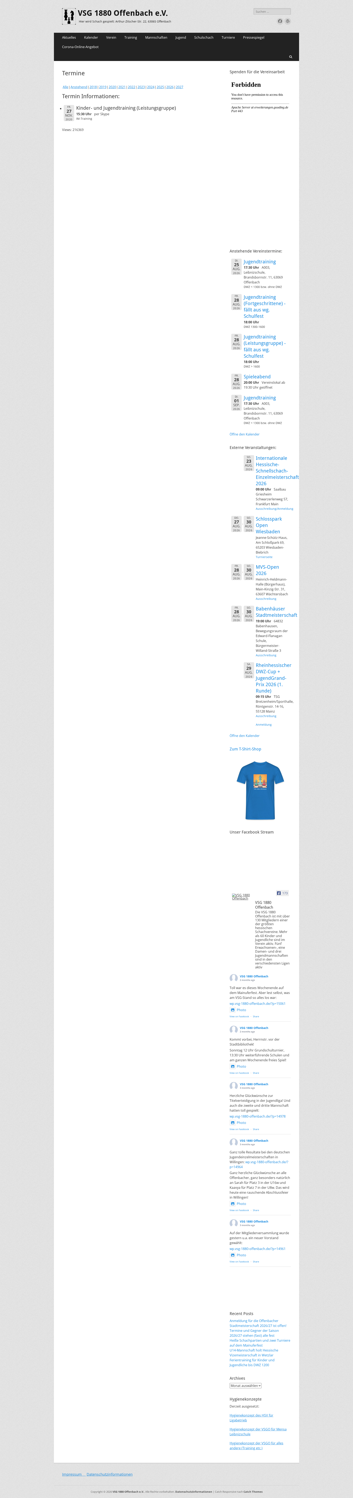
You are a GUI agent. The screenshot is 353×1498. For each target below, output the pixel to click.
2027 (179, 87)
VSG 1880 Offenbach (254, 976)
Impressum (74, 1474)
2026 (170, 87)
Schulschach (203, 37)
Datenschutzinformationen (110, 1474)
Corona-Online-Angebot (80, 47)
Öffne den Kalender (245, 434)
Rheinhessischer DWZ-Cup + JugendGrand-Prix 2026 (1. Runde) (274, 678)
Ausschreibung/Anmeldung (274, 509)
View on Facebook (239, 1016)
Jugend (180, 37)
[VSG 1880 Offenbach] (242, 896)
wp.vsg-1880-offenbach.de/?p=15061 (258, 1003)
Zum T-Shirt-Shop (245, 749)
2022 (131, 87)
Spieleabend (257, 377)
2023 (141, 87)
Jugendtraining (260, 262)
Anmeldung (264, 724)
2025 (160, 87)
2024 (150, 87)
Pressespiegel (253, 37)
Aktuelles (69, 37)
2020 (112, 87)
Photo (241, 1010)
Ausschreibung (266, 599)
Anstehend (78, 87)
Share (256, 1016)
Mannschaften (156, 37)
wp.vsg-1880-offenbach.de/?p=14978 (258, 1116)
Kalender (91, 37)
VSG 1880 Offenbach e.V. (123, 13)
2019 (102, 87)
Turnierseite (264, 557)
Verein (111, 37)
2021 (122, 87)
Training (130, 37)
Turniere (228, 37)
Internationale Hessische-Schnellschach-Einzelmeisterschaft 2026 (277, 471)
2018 (93, 87)
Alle (65, 87)
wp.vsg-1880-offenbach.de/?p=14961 (258, 1248)
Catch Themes (253, 1491)
